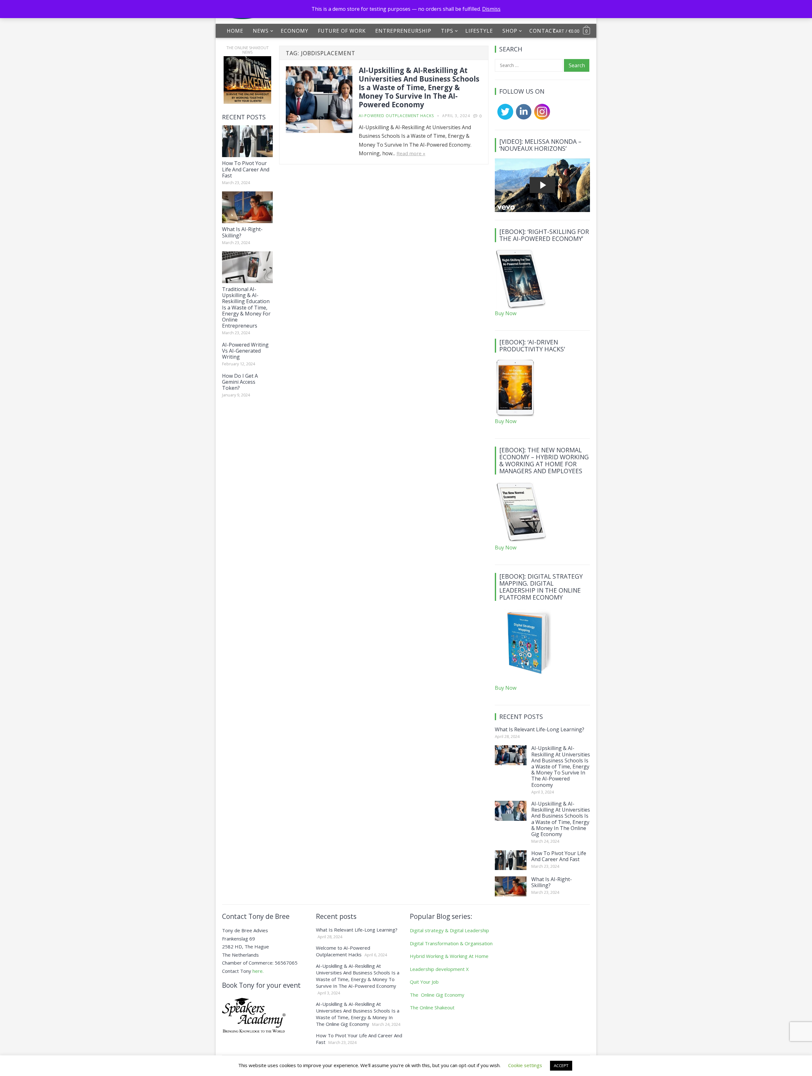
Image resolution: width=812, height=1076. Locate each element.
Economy (294, 30)
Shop (509, 30)
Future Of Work (342, 30)
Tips (447, 30)
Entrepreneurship (403, 30)
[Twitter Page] (504, 117)
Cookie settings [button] (525, 1065)
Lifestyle (479, 30)
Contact (542, 30)
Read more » (410, 153)
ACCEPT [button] (561, 1065)
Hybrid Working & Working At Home (449, 956)
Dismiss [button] (491, 8)
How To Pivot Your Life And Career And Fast (245, 169)
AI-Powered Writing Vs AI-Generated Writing (245, 350)
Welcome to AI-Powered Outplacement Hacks (343, 951)
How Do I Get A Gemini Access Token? (240, 381)
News (261, 30)
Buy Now (505, 313)
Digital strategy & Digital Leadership (449, 930)
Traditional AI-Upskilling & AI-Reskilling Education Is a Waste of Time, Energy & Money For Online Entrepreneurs (246, 307)
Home (235, 30)
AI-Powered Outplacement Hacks (396, 115)
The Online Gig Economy (437, 995)
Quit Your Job (424, 982)
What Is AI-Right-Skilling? (242, 232)
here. (258, 971)
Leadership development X (439, 969)
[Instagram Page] (541, 117)
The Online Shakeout (432, 1007)
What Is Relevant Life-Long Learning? (539, 729)
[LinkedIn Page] (522, 117)
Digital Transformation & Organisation (451, 943)
